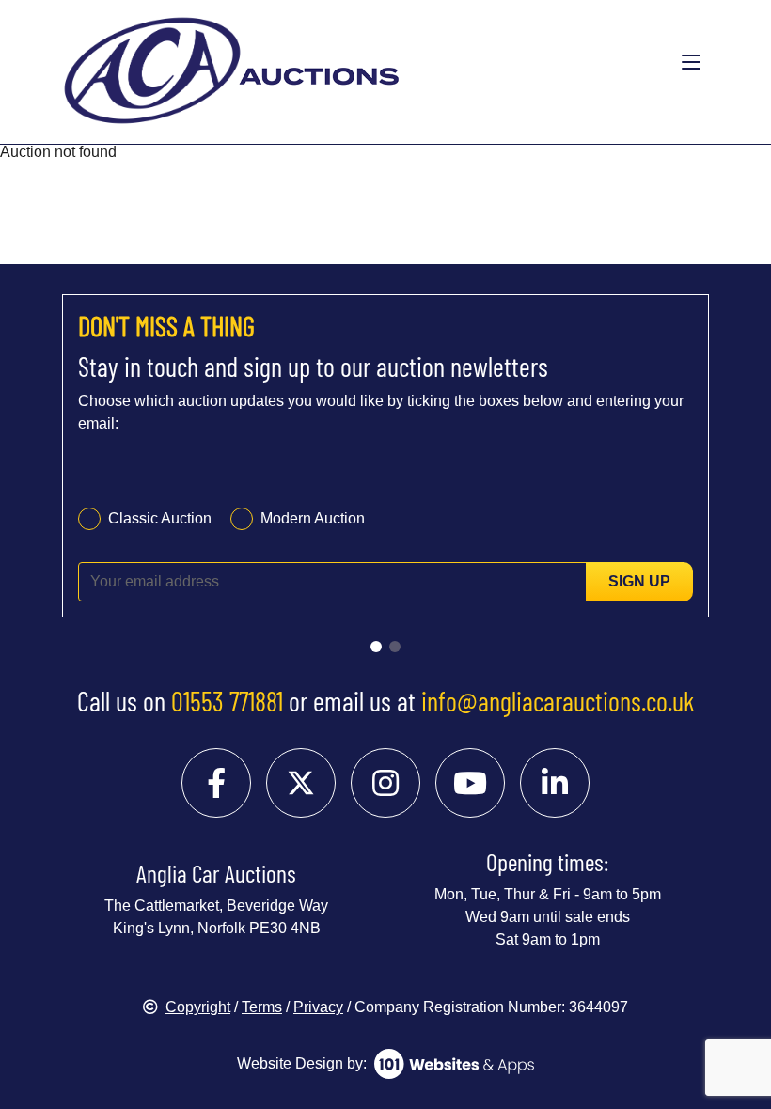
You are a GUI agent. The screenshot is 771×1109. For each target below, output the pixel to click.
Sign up (639, 581)
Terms (262, 1007)
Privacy (318, 1007)
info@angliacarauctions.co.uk (558, 700)
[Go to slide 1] (376, 646)
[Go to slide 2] (395, 646)
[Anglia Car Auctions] (312, 63)
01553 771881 (227, 700)
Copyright (197, 1007)
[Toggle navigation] (691, 63)
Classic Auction (160, 518)
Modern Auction (312, 518)
